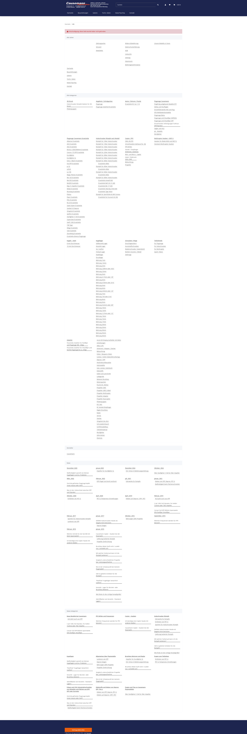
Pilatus (69, 194)
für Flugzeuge (158, 243)
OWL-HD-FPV (129, 141)
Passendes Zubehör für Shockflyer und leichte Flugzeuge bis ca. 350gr (79, 349)
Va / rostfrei (100, 249)
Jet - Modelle (158, 131)
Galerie (95, 13)
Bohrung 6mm (100, 288)
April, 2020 (99, 496)
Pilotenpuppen (71, 109)
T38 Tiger (70, 225)
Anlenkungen (101, 343)
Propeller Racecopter (103, 399)
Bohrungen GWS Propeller (134, 519)
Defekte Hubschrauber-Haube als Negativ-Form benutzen (107, 522)
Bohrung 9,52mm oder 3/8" (104, 305)
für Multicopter (159, 249)
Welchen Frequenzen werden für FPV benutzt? (166, 522)
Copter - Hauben (130, 616)
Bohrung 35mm (101, 333)
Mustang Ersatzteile (73, 191)
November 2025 (72, 468)
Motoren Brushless (103, 379)
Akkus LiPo (100, 346)
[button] (165, 4)
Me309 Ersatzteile (72, 183)
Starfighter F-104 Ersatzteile (76, 217)
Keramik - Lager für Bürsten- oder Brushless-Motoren (107, 588)
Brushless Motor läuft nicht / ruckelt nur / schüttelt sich (107, 547)
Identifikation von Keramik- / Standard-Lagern (108, 600)
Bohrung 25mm (101, 327)
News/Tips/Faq (120, 13)
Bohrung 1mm (100, 260)
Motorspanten (101, 382)
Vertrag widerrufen (78, 730)
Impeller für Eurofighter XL (105, 471)
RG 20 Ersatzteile (72, 203)
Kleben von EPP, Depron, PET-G (165, 481)
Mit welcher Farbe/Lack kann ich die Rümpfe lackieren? (107, 554)
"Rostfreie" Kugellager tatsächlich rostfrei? (107, 582)
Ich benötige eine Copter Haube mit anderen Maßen (78, 542)
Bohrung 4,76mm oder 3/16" (105, 283)
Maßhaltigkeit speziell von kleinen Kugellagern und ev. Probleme (78, 474)
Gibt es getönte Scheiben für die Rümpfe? (106, 575)
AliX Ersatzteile (71, 144)
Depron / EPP (101, 360)
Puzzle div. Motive (102, 385)
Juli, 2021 (128, 478)
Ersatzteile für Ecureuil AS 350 (108, 197)
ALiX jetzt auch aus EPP (162, 498)
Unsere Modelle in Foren (162, 43)
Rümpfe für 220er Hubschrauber (106, 152)
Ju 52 (68, 166)
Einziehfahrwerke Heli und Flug (164, 110)
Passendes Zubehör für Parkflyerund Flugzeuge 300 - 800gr (77, 344)
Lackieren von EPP (73, 521)
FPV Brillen (128, 147)
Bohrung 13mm (101, 316)
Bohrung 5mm (100, 285)
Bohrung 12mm (101, 310)
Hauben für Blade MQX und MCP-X (165, 141)
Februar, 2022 (100, 478)
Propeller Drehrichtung (104, 541)
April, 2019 (128, 496)
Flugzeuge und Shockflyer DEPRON (165, 118)
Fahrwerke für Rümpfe (133, 481)
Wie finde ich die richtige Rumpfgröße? (108, 594)
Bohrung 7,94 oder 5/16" (104, 296)
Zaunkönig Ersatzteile (74, 233)
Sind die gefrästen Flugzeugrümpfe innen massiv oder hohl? (78, 484)
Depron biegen (101, 525)
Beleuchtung (129, 162)
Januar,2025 (100, 468)
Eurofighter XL (71, 158)
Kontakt (131, 13)
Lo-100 (69, 172)
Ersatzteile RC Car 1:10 (132, 104)
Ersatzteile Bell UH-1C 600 (106, 183)
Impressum (128, 61)
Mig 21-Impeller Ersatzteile (75, 186)
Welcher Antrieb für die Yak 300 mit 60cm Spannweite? (78, 535)
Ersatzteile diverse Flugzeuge (76, 236)
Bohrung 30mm (101, 330)
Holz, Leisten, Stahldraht (104, 368)
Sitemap (127, 58)
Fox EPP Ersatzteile (73, 163)
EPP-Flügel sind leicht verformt (107, 481)
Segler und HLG (159, 128)
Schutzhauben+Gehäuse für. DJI (135, 144)
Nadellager (99, 255)
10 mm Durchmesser (73, 246)
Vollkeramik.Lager (101, 243)
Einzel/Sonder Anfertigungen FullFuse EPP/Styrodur (166, 125)
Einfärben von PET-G (74, 498)
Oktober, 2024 (159, 468)
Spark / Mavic (158, 252)
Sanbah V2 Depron (73, 208)
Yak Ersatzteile (71, 231)
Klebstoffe (100, 371)
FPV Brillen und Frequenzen (105, 616)
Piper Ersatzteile (72, 197)
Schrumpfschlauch (103, 424)
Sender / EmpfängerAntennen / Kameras (131, 151)
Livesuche (128, 54)
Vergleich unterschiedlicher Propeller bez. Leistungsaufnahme (108, 561)
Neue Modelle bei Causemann (76, 616)
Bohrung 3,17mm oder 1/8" (104, 277)
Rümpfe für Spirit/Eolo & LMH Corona (108, 194)
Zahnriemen (101, 435)
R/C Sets (99, 404)
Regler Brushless (102, 410)
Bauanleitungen (83, 13)
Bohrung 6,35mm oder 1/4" (104, 291)
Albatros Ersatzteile (73, 141)
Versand (98, 47)
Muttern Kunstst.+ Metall (133, 252)
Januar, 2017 (100, 516)
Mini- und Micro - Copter (133, 154)
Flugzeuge (99, 104)
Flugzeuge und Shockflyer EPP (163, 121)
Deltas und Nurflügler (161, 107)
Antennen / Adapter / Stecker (106, 348)
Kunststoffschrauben (132, 246)
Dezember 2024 (130, 468)
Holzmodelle (101, 365)
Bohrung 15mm (101, 319)
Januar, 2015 (100, 529)
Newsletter (99, 50)
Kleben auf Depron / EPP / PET (135, 498)
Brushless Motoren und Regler (135, 656)
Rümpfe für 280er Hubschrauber (106, 155)
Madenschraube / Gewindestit (135, 249)
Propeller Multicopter (104, 393)
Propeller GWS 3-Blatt (104, 390)
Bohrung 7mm (100, 294)
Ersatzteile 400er (103, 163)
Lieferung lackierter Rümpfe (106, 539)
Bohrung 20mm (101, 324)
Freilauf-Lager (100, 252)
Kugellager (70, 656)
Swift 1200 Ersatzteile (74, 222)
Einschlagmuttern (131, 243)
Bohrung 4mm (100, 280)
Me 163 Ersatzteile (73, 177)
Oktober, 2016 (129, 516)
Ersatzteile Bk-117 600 (105, 186)
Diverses (99, 438)
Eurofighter (70, 155)
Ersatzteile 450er (103, 169)
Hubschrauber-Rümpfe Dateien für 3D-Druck (79, 105)
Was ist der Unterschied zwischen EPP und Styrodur (79, 491)
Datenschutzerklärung (132, 47)
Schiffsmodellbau (102, 427)
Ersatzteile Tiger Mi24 (105, 191)
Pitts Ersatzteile (72, 200)
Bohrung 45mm (101, 336)
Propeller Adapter (102, 396)
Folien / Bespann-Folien (104, 354)
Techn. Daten (106, 13)
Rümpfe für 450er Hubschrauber (106, 166)
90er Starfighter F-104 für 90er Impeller (167, 473)
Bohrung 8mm (100, 299)
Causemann (71, 454)
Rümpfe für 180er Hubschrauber (106, 149)
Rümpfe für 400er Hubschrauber (106, 161)
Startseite (70, 13)
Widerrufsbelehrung (131, 43)
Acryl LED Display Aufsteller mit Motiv (109, 340)
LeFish (69, 169)
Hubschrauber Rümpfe (161, 616)
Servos (99, 416)
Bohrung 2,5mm (101, 271)
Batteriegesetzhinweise (132, 65)
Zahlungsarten (100, 43)
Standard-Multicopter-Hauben (164, 144)
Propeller (128, 165)
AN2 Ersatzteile (72, 147)
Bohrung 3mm (100, 274)
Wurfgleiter (158, 134)
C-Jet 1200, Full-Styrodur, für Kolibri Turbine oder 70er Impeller (165, 504)
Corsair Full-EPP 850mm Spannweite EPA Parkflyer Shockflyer (166, 511)
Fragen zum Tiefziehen (161, 656)
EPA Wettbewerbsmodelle (162, 112)
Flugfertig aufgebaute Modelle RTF (165, 104)
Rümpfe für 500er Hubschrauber (106, 172)
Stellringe (128, 255)
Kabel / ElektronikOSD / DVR (130, 158)
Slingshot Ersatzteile (73, 211)
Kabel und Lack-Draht (104, 374)
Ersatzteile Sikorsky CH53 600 (107, 189)
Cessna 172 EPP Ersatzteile (75, 152)
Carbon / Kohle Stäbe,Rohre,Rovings (108, 357)
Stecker (99, 418)
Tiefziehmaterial (102, 430)
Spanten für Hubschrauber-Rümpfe (79, 519)
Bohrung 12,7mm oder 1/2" (104, 313)
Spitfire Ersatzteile (73, 214)
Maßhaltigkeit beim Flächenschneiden (167, 484)
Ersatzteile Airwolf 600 (105, 180)
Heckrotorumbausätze (104, 362)
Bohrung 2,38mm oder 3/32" (105, 269)
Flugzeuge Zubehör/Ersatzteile (106, 107)
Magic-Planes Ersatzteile (75, 175)
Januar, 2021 (158, 478)
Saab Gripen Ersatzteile (74, 205)
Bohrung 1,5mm (101, 263)
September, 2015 (159, 516)
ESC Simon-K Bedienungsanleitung (137, 471)
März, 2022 (70, 478)
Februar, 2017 (71, 516)
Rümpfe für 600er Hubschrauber (106, 177)
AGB (126, 50)
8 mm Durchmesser (73, 243)
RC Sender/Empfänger (104, 407)
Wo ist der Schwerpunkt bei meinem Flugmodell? (108, 568)
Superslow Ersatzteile (74, 219)
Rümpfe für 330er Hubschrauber (106, 158)
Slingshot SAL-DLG (103, 421)
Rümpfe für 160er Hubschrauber (106, 147)
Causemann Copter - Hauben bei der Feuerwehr (108, 535)
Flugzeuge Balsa (159, 115)
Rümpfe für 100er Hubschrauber (106, 141)
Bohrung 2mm (100, 266)
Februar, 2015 (71, 529)
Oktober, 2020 (71, 496)
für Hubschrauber (160, 246)
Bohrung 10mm (101, 308)
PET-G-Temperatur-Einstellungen (107, 498)
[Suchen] (158, 5)
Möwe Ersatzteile (72, 189)
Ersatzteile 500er (103, 175)
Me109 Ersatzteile (72, 180)
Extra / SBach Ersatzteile (74, 161)
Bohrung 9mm (100, 302)
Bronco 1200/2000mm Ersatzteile (77, 149)
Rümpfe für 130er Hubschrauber (106, 144)
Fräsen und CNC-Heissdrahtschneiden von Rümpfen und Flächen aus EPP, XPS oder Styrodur (79, 689)
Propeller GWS (101, 388)
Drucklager (99, 257)
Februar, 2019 (158, 496)
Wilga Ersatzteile (72, 228)
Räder (99, 413)
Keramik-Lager (100, 246)
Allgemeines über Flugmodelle (106, 656)
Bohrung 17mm (101, 322)
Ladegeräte (100, 376)
